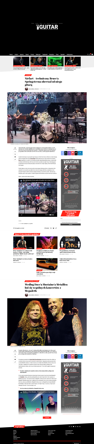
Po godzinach (28, 75)
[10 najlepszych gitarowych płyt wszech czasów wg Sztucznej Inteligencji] (47, 242)
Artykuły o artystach (17, 248)
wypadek (31, 223)
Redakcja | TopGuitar (40, 255)
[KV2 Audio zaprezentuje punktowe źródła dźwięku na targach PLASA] (56, 61)
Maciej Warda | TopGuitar (17, 255)
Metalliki (22, 377)
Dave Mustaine (38, 359)
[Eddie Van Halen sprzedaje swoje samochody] (47, 264)
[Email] (15, 157)
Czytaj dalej (47, 417)
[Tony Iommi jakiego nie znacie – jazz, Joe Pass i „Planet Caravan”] (21, 61)
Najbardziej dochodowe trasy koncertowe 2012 (68, 259)
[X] (65, 153)
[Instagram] (69, 153)
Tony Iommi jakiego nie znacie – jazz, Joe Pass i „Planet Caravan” (21, 68)
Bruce (20, 160)
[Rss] (80, 426)
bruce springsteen (25, 223)
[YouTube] (73, 426)
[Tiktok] (76, 153)
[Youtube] (72, 153)
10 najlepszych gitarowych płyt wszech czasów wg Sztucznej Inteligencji (45, 252)
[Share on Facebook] (15, 151)
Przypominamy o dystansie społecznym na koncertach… (68, 251)
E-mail (61, 218)
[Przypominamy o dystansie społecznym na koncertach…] (70, 242)
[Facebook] (62, 153)
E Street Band (32, 158)
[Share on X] (15, 154)
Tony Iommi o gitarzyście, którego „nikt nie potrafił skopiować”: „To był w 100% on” (38, 69)
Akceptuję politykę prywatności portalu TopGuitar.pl (70, 222)
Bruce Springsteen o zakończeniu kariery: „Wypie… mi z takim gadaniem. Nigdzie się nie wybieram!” (23, 252)
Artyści (24, 248)
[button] (88, 54)
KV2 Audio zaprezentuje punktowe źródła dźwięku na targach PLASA (55, 68)
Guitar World (32, 359)
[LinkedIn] (80, 153)
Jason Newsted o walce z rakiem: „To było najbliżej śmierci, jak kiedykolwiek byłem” (72, 69)
